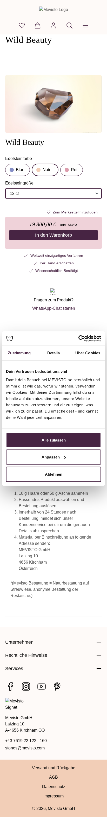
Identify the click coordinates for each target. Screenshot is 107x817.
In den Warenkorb (53, 235)
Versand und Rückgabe (53, 768)
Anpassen (51, 457)
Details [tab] (53, 353)
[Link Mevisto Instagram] (26, 686)
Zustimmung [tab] (19, 353)
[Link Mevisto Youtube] (41, 686)
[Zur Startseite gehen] (53, 9)
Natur (48, 170)
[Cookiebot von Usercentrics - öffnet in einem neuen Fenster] (78, 338)
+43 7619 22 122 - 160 (26, 740)
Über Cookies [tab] (87, 353)
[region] (53, 104)
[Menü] (85, 25)
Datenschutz (53, 786)
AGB (53, 777)
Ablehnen (53, 474)
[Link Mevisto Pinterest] (57, 686)
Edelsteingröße (19, 183)
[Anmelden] (53, 25)
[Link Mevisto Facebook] (10, 686)
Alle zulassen (54, 440)
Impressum (53, 796)
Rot (74, 170)
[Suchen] (69, 25)
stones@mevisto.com (25, 748)
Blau (20, 170)
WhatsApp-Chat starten (53, 308)
